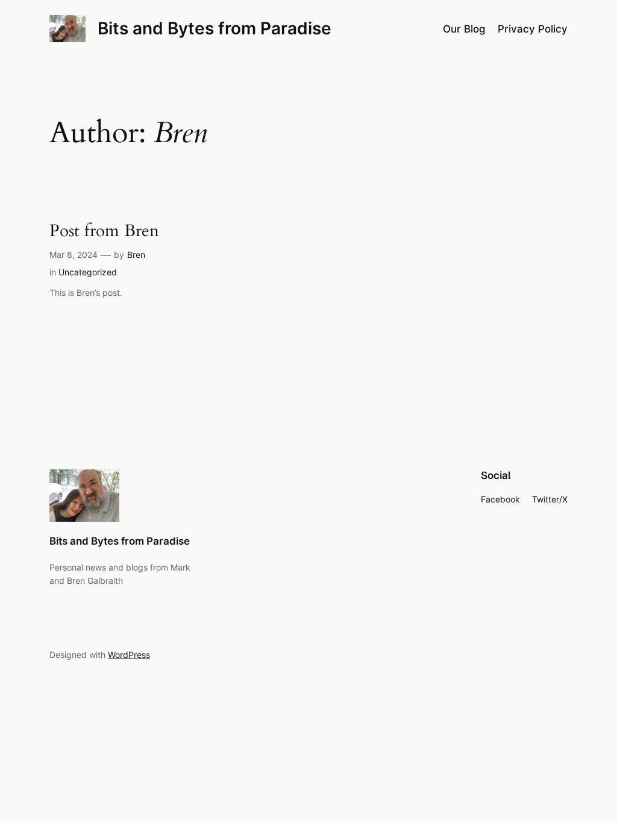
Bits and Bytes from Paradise (214, 28)
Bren (136, 254)
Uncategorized (87, 272)
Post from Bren (104, 231)
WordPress (129, 654)
